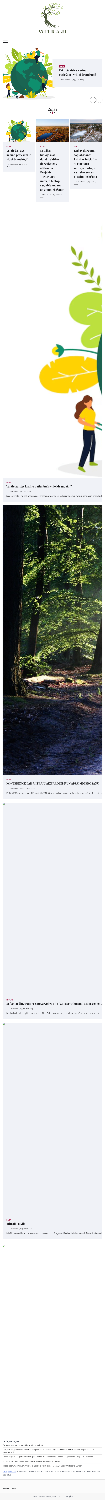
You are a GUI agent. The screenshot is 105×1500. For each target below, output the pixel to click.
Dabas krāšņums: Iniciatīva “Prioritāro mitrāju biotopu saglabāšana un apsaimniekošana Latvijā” (42, 1466)
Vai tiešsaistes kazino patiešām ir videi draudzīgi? (18, 155)
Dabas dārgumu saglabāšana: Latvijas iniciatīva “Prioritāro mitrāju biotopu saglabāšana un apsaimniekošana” (86, 163)
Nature (9, 1000)
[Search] (99, 41)
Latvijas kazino (9, 1471)
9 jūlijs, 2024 (79, 80)
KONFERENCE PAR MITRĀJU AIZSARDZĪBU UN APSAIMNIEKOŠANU (52, 783)
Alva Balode (65, 80)
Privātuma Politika (10, 1489)
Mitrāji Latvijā (15, 1224)
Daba (62, 66)
